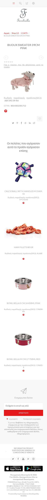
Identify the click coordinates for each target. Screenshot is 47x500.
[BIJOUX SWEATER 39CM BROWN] (6, 58)
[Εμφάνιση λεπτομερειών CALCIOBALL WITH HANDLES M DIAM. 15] (23, 171)
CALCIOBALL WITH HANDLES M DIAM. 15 (23, 192)
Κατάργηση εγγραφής (32, 419)
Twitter (13, 123)
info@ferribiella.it (13, 486)
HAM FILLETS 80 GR (23, 247)
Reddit (34, 123)
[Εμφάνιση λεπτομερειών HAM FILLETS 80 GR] (23, 227)
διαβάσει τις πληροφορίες (27, 422)
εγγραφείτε (13, 419)
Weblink (23, 496)
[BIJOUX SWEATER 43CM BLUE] (41, 58)
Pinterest (17, 123)
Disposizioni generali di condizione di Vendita (23, 451)
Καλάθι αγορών (27, 3)
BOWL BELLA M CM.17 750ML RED (23, 359)
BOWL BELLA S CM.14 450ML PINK (23, 303)
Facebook (21, 123)
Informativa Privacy (23, 448)
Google (25, 123)
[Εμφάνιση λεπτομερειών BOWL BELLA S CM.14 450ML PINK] (23, 283)
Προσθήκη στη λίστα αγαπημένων (39, 118)
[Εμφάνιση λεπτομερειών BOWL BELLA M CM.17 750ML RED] (23, 339)
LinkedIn (29, 123)
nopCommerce (22, 494)
